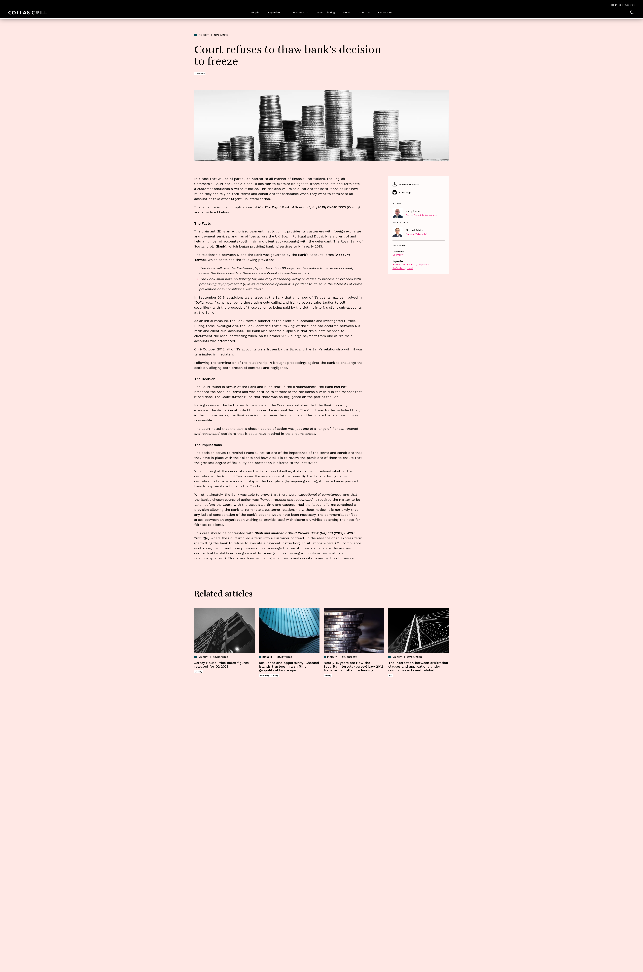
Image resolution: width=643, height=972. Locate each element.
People (255, 12)
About (363, 12)
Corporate (423, 264)
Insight (203, 35)
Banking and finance (403, 264)
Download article (409, 184)
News (346, 12)
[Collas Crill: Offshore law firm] (27, 13)
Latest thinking (325, 12)
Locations (298, 12)
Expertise (274, 12)
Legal (410, 268)
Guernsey (397, 254)
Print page (405, 192)
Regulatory (398, 268)
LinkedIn (616, 5)
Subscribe (629, 5)
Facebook (613, 5)
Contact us (385, 12)
